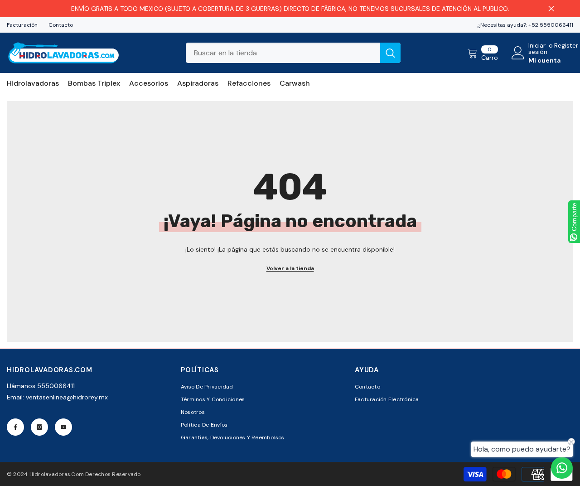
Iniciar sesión (537, 48)
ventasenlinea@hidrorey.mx (67, 397)
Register (566, 45)
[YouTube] (63, 427)
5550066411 (56, 386)
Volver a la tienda (290, 268)
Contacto (60, 25)
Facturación (22, 25)
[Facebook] (15, 427)
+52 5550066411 (550, 25)
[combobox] (283, 53)
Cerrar (551, 9)
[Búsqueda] (293, 53)
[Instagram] (39, 427)
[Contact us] (562, 468)
